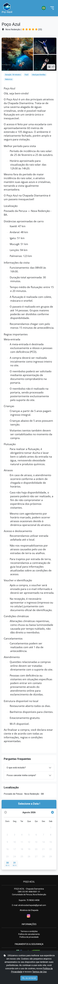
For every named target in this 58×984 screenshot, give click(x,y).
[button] (31, 8)
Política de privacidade (29, 937)
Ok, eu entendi (29, 978)
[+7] (17, 54)
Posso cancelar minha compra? (21, 775)
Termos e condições (29, 931)
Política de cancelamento (29, 934)
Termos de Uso (39, 971)
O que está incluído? (16, 767)
